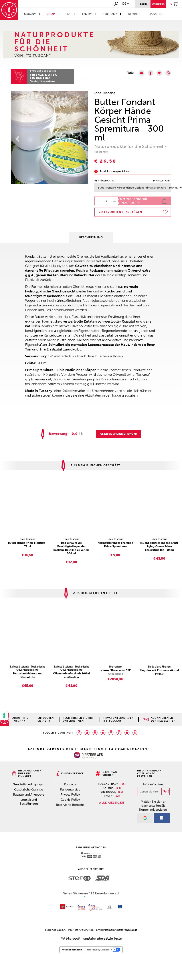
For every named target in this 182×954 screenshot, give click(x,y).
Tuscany (29, 14)
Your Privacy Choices (98, 949)
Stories (134, 14)
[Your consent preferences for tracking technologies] (4, 715)
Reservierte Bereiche (70, 805)
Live (68, 14)
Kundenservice (70, 789)
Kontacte (70, 784)
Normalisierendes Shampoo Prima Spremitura (115, 544)
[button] (17, 137)
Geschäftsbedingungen (28, 784)
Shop (51, 14)
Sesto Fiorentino (42, 81)
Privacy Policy (70, 794)
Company (110, 14)
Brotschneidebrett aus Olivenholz (27, 675)
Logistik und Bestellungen (29, 802)
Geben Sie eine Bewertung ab (118, 433)
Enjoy (87, 14)
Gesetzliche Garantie (28, 789)
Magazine (155, 14)
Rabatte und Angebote (28, 794)
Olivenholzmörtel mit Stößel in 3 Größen (71, 675)
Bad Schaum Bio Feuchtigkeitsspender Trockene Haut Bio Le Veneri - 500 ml (71, 548)
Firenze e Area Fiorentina (43, 76)
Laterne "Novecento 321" (115, 670)
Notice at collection (72, 949)
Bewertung (58, 434)
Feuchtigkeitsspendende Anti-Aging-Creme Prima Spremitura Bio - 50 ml (159, 546)
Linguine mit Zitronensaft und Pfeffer (159, 672)
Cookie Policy (70, 800)
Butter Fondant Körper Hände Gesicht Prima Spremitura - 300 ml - (134, 187)
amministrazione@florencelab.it (116, 929)
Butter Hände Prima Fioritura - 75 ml (27, 544)
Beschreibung (91, 237)
